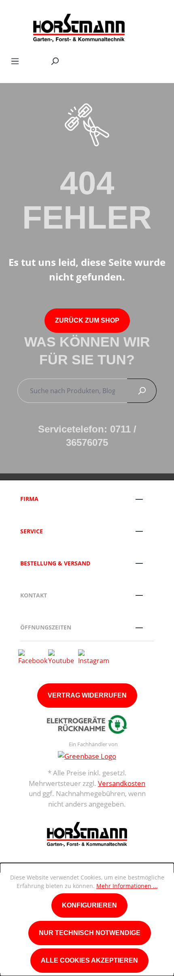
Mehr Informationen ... (127, 886)
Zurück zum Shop (87, 320)
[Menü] (15, 61)
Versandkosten (121, 783)
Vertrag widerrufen (87, 695)
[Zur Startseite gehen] (79, 26)
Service (31, 531)
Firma (29, 499)
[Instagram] (93, 656)
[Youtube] (61, 656)
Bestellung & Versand (55, 563)
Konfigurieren (89, 905)
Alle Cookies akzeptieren (89, 960)
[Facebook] (32, 656)
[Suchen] (55, 61)
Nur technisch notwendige (89, 932)
